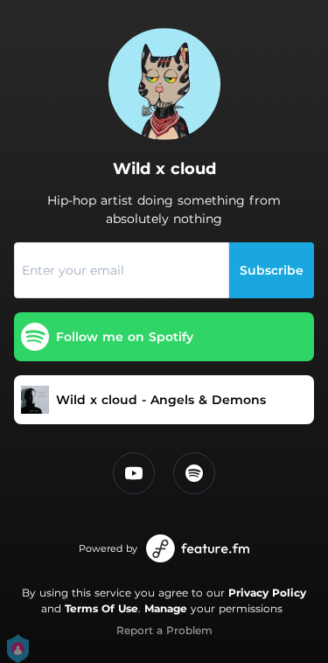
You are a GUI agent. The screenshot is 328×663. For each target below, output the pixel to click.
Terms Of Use (101, 608)
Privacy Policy (267, 592)
